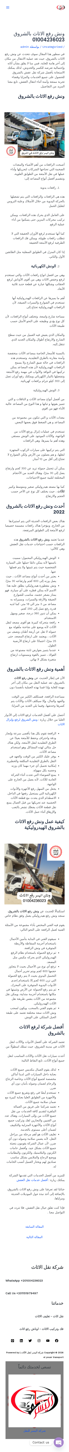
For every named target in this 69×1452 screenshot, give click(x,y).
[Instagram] (39, 1340)
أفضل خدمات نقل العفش (32, 1180)
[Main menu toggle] (8, 7)
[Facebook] (56, 1340)
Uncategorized (52, 47)
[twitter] (30, 1340)
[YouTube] (47, 1340)
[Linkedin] (21, 1340)
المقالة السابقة (34, 1226)
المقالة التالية (34, 1237)
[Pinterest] (12, 1340)
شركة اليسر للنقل (34, 1430)
